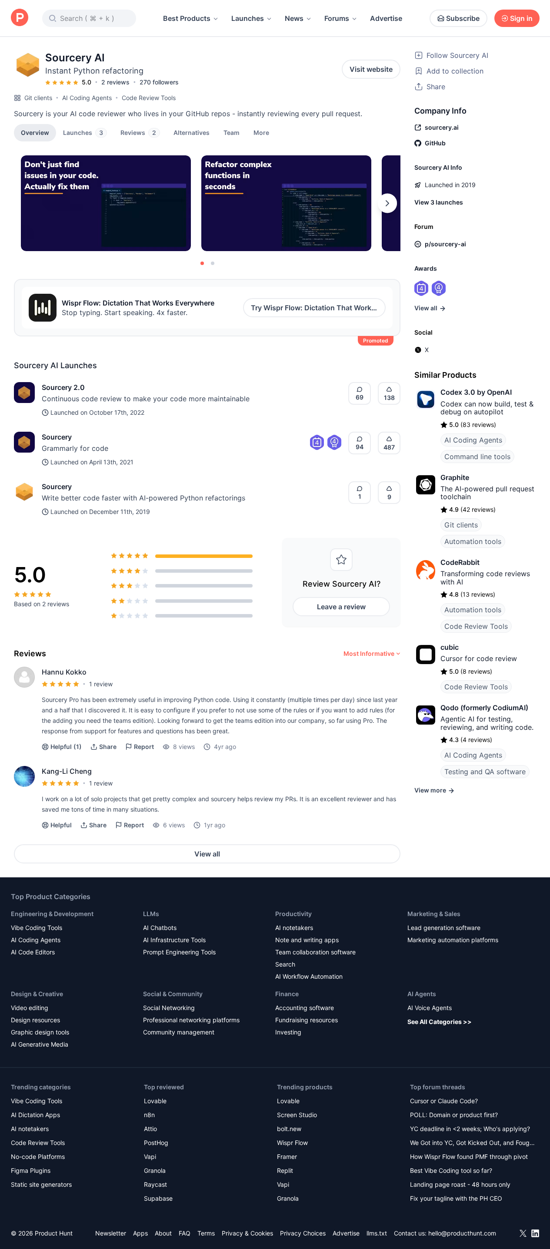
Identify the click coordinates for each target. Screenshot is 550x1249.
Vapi (150, 1156)
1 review (101, 684)
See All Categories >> (439, 1021)
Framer (287, 1156)
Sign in (521, 18)
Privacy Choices (303, 1233)
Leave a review (341, 606)
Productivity (293, 913)
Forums (336, 18)
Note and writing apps (307, 939)
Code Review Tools (149, 97)
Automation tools (472, 541)
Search (285, 964)
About (163, 1233)
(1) (66, 746)
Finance (287, 993)
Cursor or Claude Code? (444, 1101)
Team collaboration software (315, 952)
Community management (178, 1032)
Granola (155, 1170)
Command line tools (477, 456)
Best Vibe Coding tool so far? (451, 1170)
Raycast (155, 1184)
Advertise (386, 18)
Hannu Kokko (64, 672)
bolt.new (289, 1128)
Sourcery (57, 437)
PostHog (156, 1142)
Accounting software (304, 1007)
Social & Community (173, 993)
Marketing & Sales (433, 913)
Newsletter (110, 1233)
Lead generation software (443, 927)
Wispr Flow (292, 1142)
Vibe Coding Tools (36, 927)
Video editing (29, 1007)
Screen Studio (297, 1114)
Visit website (371, 69)
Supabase (158, 1198)
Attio (150, 1128)
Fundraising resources (306, 1020)
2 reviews (115, 82)
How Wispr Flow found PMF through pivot (469, 1156)
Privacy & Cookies (247, 1233)
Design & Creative (37, 993)
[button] (261, 132)
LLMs (151, 913)
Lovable (155, 1101)
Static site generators (41, 1184)
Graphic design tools (40, 1032)
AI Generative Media (39, 1044)
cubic (449, 647)
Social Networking (169, 1007)
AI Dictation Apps (35, 1114)
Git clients (38, 97)
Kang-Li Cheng (67, 771)
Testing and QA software (485, 771)
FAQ (184, 1233)
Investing (288, 1032)
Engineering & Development (52, 913)
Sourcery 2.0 (63, 387)
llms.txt (377, 1233)
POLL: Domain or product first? (454, 1114)
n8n (149, 1114)
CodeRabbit (460, 562)
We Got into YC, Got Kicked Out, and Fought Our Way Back (472, 1143)
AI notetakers (294, 927)
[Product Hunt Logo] (19, 18)
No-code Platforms (38, 1156)
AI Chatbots (160, 927)
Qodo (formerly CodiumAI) (484, 707)
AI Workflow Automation (309, 976)
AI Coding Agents (87, 97)
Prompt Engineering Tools (179, 952)
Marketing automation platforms (452, 939)
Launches (247, 18)
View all (207, 853)
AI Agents (421, 993)
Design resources (35, 1020)
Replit (285, 1170)
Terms (206, 1233)
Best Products (186, 18)
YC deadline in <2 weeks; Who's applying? (470, 1128)
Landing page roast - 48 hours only (460, 1184)
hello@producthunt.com (462, 1233)
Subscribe (463, 18)
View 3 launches (438, 202)
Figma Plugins (30, 1170)
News (294, 18)
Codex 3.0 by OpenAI (476, 392)
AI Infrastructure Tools (174, 939)
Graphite (454, 477)
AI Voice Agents (429, 1007)
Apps (140, 1233)
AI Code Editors (33, 952)
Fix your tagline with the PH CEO (456, 1198)
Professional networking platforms (191, 1020)
